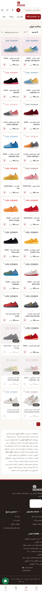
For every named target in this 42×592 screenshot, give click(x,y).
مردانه (12, 17)
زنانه (4, 17)
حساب (5, 590)
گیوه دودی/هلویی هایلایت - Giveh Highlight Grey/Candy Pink (11, 123)
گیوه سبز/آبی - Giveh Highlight (12, 283)
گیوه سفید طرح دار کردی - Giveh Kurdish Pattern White (31, 411)
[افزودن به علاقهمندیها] (24, 39)
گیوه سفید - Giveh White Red (33, 283)
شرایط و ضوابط (37, 524)
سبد (16, 590)
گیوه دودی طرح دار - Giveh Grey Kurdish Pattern (33, 315)
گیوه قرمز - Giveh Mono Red (32, 219)
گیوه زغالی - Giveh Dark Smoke (11, 347)
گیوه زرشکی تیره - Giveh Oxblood (32, 123)
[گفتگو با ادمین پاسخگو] (5, 581)
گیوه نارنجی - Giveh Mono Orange (12, 219)
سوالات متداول (15, 524)
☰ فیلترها (35, 32)
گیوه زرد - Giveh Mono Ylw (11, 187)
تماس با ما (16, 520)
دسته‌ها (26, 590)
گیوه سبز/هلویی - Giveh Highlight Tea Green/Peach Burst (32, 379)
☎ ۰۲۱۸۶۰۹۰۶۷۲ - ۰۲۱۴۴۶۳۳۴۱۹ (28, 569)
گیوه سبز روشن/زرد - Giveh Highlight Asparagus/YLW (13, 379)
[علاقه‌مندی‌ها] (7, 10)
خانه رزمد (20, 17)
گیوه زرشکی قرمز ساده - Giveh (12, 315)
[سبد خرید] (2, 10)
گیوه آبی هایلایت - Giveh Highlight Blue (11, 155)
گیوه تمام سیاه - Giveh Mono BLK (12, 251)
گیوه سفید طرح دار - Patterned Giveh (12, 411)
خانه (36, 590)
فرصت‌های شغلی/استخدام (12, 528)
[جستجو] (18, 10)
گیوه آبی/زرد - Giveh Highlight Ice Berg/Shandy (33, 91)
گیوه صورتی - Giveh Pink (31, 186)
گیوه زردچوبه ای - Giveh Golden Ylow (32, 251)
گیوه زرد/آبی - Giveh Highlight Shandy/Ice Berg (32, 59)
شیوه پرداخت (38, 520)
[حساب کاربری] (12, 10)
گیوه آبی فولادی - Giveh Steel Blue (11, 59)
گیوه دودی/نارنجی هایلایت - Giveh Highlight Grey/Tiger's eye (31, 155)
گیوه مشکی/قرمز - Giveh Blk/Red (11, 91)
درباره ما (17, 516)
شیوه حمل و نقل (37, 516)
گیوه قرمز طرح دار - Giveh (31, 346)
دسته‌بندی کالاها (32, 16)
